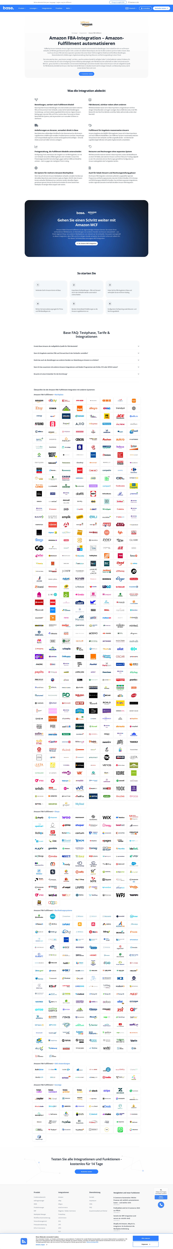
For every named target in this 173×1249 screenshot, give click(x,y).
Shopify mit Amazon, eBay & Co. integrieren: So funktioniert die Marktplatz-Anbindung (124, 1226)
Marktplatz (59, 394)
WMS (35, 1204)
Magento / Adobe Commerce (67, 1211)
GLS (59, 1231)
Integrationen (47, 8)
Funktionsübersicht (39, 1197)
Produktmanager (39, 1207)
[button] (131, 8)
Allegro (60, 1204)
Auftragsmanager (39, 1200)
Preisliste (59, 8)
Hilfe (90, 1204)
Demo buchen (161, 1197)
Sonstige (58, 1085)
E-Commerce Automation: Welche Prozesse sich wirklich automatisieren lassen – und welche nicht (126, 1200)
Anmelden (146, 8)
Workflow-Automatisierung (42, 1218)
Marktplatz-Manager (40, 1214)
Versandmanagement (40, 1221)
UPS (59, 1224)
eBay (59, 1200)
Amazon (60, 1197)
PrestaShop (61, 1214)
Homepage (74, 33)
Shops (57, 811)
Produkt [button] (21, 8)
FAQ (90, 1207)
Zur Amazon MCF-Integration (87, 243)
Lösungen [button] (33, 8)
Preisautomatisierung (40, 1224)
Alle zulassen (146, 1238)
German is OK (134, 2)
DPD (59, 1228)
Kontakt (91, 1197)
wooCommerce (63, 1207)
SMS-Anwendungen (62, 1063)
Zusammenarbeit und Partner (98, 1211)
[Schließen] (168, 1187)
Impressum (92, 1200)
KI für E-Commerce (39, 1228)
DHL (59, 1221)
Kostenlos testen (160, 8)
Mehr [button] (68, 8)
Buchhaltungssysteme (63, 910)
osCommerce (62, 1218)
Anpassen (145, 1244)
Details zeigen (40, 1244)
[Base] (8, 8)
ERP (35, 1211)
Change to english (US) (118, 2)
